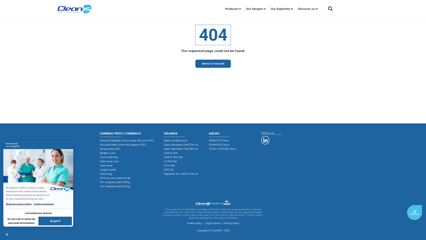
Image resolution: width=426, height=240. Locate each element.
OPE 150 (169, 169)
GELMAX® (171, 133)
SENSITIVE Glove (219, 140)
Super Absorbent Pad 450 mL (181, 148)
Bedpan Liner (107, 153)
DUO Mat (169, 165)
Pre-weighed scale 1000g (115, 182)
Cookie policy (194, 223)
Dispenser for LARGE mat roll (181, 173)
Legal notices (213, 223)
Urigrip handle (108, 169)
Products (231, 8)
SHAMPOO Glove (219, 144)
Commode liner (109, 157)
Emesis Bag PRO (110, 148)
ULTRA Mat (170, 161)
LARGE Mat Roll (173, 157)
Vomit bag (106, 173)
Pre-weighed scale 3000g (115, 186)
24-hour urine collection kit (115, 178)
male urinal (106, 165)
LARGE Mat (171, 153)
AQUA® (214, 133)
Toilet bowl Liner (109, 161)
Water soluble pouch (176, 140)
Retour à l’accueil (213, 63)
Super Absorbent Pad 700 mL (181, 144)
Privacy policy (231, 223)
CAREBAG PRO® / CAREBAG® (120, 133)
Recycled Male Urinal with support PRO (123, 144)
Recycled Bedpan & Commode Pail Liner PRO (127, 140)
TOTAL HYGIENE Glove (222, 148)
